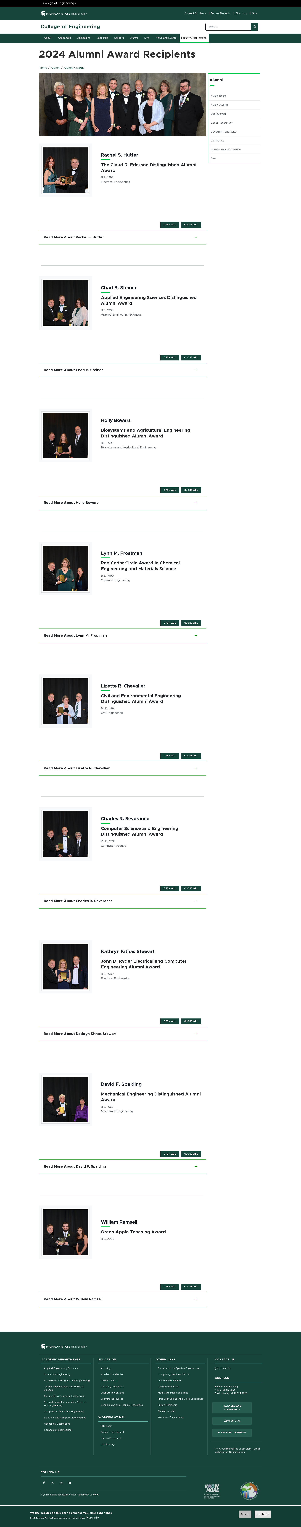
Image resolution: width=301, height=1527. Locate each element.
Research (102, 38)
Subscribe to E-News (235, 1432)
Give (254, 13)
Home (43, 68)
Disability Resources (124, 1387)
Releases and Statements (237, 1408)
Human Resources (124, 1438)
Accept (244, 1514)
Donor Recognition (222, 123)
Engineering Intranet (124, 1432)
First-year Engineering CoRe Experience (181, 1399)
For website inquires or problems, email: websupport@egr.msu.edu (237, 1450)
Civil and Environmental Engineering (64, 1396)
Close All (191, 225)
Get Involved (218, 114)
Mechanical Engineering (57, 1424)
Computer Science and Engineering (64, 1412)
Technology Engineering (58, 1430)
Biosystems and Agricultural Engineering (67, 1380)
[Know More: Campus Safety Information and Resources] (206, 1484)
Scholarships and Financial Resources (122, 1405)
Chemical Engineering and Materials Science (64, 1388)
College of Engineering (58, 3)
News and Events (166, 38)
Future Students (221, 13)
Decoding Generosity (223, 132)
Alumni (134, 38)
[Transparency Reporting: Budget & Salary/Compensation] (243, 1484)
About (48, 38)
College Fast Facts (181, 1387)
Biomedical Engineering (57, 1374)
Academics (64, 38)
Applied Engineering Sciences (61, 1368)
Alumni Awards (74, 68)
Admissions (83, 38)
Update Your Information (235, 149)
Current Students (195, 13)
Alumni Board (219, 96)
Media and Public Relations (173, 1393)
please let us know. (89, 1495)
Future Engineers (167, 1405)
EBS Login (120, 1426)
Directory (241, 13)
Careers (119, 38)
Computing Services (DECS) (181, 1374)
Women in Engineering (171, 1417)
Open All (170, 225)
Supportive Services (124, 1393)
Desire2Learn (121, 1380)
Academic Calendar (124, 1374)
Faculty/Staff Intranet (195, 39)
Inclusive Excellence (169, 1381)
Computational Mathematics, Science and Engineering (66, 1404)
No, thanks (262, 1514)
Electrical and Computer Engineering (65, 1418)
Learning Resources (124, 1399)
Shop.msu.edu (179, 1411)
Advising (106, 1368)
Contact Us (217, 140)
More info (92, 1517)
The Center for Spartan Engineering (181, 1368)
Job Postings (121, 1444)
